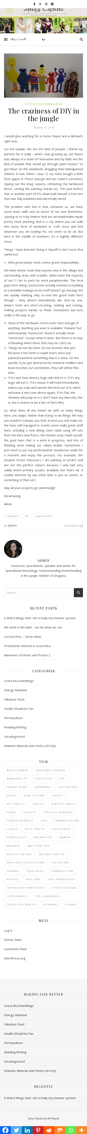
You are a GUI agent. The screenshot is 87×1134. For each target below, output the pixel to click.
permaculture (63, 870)
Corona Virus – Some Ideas (22, 637)
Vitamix (71, 904)
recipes (12, 879)
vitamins (50, 904)
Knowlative (43, 837)
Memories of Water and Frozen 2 (27, 655)
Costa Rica (13, 516)
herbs (11, 812)
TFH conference (47, 896)
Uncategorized (14, 736)
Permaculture (13, 718)
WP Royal (53, 1118)
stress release (65, 887)
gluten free (67, 786)
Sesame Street (43, 516)
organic (13, 870)
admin (12, 525)
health (38, 803)
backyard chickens (51, 770)
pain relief (35, 870)
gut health (16, 803)
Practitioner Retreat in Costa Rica (27, 646)
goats (58, 795)
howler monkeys (20, 820)
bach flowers (18, 770)
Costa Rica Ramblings (44, 104)
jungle (12, 828)
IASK (44, 820)
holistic (30, 812)
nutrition (61, 862)
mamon (64, 837)
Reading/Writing (15, 727)
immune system (67, 820)
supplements (17, 896)
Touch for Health (21, 904)
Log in (8, 930)
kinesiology (16, 837)
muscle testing (19, 854)
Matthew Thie (39, 845)
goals (11, 795)
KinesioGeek (61, 828)
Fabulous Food (14, 699)
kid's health (35, 828)
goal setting (34, 795)
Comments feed (15, 949)
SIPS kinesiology (61, 879)
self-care (33, 879)
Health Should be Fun (18, 709)
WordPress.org (14, 958)
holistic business (59, 812)
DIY (27, 516)
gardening (43, 786)
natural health (52, 854)
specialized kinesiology (26, 887)
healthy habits (63, 803)
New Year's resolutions (26, 862)
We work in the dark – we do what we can (33, 627)
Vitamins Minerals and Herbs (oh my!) (30, 746)
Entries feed (12, 940)
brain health (17, 778)
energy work (17, 786)
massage (13, 845)
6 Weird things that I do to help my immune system (40, 618)
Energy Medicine (15, 690)
